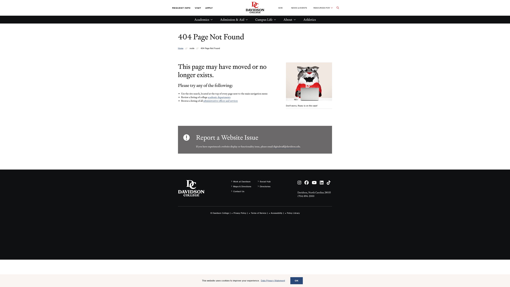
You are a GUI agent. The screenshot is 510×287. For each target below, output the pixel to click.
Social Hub (265, 181)
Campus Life (264, 20)
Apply (209, 8)
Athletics (309, 20)
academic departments (219, 97)
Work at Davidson (241, 181)
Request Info (181, 8)
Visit (198, 8)
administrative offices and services (220, 100)
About (287, 20)
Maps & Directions (242, 186)
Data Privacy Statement (273, 280)
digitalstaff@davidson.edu (286, 146)
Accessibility (276, 213)
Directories (265, 186)
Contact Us (238, 191)
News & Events (299, 8)
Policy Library (293, 213)
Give (280, 8)
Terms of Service (258, 213)
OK (296, 280)
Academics (201, 20)
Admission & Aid (232, 20)
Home (180, 48)
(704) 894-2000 (306, 196)
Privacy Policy (239, 213)
